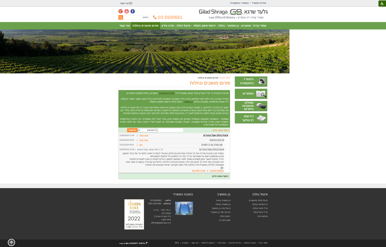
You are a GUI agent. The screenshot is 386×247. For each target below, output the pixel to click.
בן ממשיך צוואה (223, 200)
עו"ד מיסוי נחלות (260, 208)
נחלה (221, 25)
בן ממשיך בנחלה (222, 204)
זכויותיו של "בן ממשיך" (220, 212)
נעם (141, 145)
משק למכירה (224, 220)
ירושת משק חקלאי (204, 25)
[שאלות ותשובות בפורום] (251, 106)
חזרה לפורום (199, 170)
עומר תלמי (143, 135)
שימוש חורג (263, 216)
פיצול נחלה (183, 25)
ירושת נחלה (225, 216)
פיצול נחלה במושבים (258, 200)
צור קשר (124, 25)
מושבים (246, 25)
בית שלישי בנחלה (260, 204)
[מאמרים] (251, 94)
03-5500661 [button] (170, 17)
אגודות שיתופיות (166, 93)
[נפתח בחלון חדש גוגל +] (120, 11)
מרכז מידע (167, 25)
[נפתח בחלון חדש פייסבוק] (132, 11)
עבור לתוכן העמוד (193, 10)
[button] (11, 242)
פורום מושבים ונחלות (145, 25)
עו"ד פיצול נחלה (260, 212)
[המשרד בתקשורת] (251, 81)
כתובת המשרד (183, 194)
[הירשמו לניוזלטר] (251, 118)
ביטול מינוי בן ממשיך (221, 208)
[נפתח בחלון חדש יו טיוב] (126, 11)
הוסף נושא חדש (221, 130)
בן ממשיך (233, 25)
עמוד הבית (259, 25)
